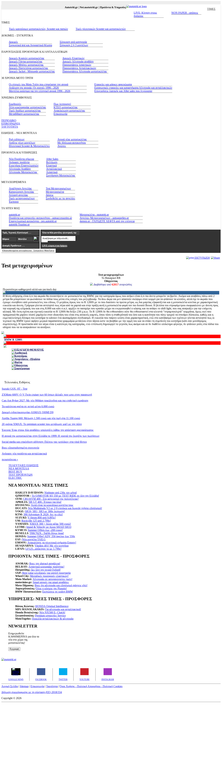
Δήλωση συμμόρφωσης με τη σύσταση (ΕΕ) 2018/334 (31, 692)
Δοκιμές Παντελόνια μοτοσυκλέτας (28, 68)
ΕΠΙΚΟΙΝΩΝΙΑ (10, 123)
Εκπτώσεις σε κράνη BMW (57, 591)
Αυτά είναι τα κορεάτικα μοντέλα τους (52, 505)
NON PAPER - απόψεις (184, 12)
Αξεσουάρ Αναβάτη (20, 168)
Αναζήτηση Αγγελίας (20, 188)
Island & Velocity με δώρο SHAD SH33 (48, 526)
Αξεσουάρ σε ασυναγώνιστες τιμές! (52, 579)
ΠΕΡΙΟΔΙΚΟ (8, 120)
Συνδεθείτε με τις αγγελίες (60, 198)
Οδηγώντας (21, 365)
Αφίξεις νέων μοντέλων (22, 142)
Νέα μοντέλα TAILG (34, 539)
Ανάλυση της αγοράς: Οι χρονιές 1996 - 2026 (34, 87)
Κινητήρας (20, 355)
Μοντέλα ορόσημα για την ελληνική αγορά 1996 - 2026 (39, 90)
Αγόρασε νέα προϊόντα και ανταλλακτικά (24, 453)
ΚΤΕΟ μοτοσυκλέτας (66, 107)
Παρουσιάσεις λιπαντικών (76, 64)
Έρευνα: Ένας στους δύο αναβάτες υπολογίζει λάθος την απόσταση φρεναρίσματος (47, 430)
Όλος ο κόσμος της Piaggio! (51, 588)
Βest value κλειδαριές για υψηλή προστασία (46, 572)
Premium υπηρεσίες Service (50, 615)
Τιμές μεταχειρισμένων (22, 198)
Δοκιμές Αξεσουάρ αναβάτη (77, 61)
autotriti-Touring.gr (19, 224)
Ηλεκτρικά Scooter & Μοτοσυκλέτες (29, 145)
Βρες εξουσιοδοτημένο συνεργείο (20, 447)
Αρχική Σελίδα (9, 686)
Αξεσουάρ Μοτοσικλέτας (23, 172)
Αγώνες (61, 145)
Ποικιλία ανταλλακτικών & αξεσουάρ (53, 618)
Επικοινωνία (60, 113)
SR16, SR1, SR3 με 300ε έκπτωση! (45, 511)
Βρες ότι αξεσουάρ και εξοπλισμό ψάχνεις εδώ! (61, 585)
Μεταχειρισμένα (55, 191)
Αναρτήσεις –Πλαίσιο (27, 359)
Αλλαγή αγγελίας (18, 195)
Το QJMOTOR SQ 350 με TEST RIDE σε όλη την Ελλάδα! (65, 495)
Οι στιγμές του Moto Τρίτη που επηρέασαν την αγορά (38, 84)
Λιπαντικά (51, 172)
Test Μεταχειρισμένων (58, 188)
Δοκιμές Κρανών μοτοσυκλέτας (26, 58)
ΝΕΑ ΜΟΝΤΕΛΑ (18, 468)
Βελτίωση (51, 162)
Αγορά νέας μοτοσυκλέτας (72, 139)
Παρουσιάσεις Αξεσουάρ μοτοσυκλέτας (84, 71)
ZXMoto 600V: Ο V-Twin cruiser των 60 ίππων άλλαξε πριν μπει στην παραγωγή (47, 394)
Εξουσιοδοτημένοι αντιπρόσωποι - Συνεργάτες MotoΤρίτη (28, 250)
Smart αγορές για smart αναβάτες (51, 582)
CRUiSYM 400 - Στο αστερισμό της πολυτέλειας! (51, 498)
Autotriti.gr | (68, 7)
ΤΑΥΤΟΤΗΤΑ (9, 126)
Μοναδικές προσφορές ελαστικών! (49, 576)
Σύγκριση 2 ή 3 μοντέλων (74, 45)
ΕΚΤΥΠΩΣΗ (202, 257)
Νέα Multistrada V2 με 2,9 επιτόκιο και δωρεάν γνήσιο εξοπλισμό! (65, 508)
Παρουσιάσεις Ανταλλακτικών (79, 68)
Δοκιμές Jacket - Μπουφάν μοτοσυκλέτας (32, 71)
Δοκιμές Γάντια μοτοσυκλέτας (25, 61)
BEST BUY (15, 471)
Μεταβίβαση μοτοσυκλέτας (24, 113)
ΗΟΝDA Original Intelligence (52, 606)
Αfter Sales (52, 158)
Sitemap (24, 686)
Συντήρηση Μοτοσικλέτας (60, 175)
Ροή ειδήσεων (16, 139)
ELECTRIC (15, 477)
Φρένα (18, 362)
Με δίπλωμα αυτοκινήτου (71, 142)
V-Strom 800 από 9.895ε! (42, 517)
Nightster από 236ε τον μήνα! (60, 492)
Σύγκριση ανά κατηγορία (73, 41)
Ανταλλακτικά (54, 168)
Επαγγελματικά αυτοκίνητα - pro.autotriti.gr (33, 221)
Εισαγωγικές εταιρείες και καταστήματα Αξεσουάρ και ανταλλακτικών (133, 87)
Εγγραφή (14, 649)
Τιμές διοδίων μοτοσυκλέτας (25, 110)
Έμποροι (14, 201)
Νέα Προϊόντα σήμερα (21, 158)
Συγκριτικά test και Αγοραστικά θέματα (30, 45)
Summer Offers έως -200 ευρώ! (45, 530)
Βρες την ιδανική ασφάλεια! (44, 563)
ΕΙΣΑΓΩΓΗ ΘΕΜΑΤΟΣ (29, 349)
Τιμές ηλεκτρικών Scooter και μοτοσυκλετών (101, 28)
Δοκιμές (13, 41)
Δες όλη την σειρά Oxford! (46, 569)
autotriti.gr (14, 214)
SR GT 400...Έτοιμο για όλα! (45, 501)
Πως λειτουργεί (62, 103)
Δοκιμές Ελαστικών (73, 58)
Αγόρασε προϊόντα (19, 162)
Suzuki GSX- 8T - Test (14, 388)
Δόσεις (49, 195)
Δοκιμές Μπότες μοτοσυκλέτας (26, 64)
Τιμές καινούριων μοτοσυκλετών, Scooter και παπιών (38, 28)
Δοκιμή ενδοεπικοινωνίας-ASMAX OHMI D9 (27, 412)
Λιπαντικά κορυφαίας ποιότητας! (46, 566)
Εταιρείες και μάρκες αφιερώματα (113, 84)
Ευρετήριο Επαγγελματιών (24, 165)
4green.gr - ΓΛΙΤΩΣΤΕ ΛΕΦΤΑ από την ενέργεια (107, 221)
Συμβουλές (15, 103)
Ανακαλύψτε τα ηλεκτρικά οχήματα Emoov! (51, 542)
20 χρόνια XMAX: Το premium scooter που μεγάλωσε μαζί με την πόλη (42, 424)
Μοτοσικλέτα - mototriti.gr (94, 214)
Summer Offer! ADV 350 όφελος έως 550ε (51, 536)
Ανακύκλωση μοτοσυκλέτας (69, 110)
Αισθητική (20, 352)
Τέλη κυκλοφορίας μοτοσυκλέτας (27, 107)
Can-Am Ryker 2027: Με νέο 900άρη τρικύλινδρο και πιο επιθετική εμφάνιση (45, 400)
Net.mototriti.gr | (86, 7)
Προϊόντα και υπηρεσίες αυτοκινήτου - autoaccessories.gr (40, 217)
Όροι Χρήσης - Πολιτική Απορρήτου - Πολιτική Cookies (91, 686)
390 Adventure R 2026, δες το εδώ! (43, 514)
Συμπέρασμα (22, 368)
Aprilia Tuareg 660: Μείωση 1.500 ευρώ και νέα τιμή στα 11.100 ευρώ (41, 418)
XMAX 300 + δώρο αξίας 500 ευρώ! (50, 523)
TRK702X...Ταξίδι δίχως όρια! (46, 533)
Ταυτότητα (52, 686)
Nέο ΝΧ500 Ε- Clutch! (52, 612)
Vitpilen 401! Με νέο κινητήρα (52, 545)
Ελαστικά (51, 165)
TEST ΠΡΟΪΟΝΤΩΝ (20, 474)
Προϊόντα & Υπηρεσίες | (110, 7)
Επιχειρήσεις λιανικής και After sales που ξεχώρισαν (123, 90)
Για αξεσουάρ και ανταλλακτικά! (63, 609)
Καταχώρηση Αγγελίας (21, 191)
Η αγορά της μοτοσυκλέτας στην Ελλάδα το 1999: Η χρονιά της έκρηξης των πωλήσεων (50, 435)
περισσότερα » (10, 459)
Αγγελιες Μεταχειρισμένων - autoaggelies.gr (104, 217)
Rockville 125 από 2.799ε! (36, 520)
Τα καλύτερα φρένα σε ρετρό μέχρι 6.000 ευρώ (28, 406)
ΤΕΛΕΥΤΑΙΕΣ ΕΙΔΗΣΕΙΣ (23, 465)
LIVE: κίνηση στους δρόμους (54, 246)
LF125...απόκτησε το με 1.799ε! (43, 548)
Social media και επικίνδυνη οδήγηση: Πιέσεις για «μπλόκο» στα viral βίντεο (44, 441)
